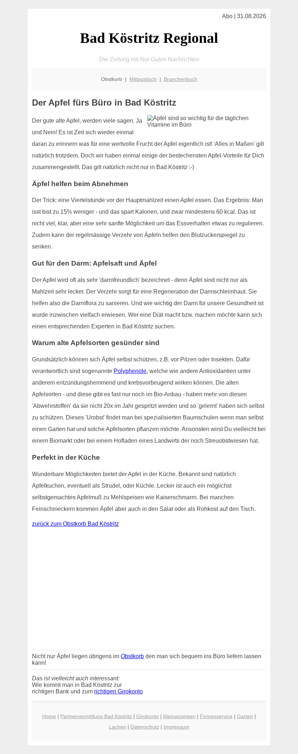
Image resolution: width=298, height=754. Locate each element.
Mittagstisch (143, 79)
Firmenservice (216, 716)
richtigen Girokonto (118, 691)
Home (49, 716)
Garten (245, 716)
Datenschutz (144, 727)
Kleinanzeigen (179, 716)
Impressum (176, 727)
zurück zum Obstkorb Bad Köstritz (75, 524)
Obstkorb (132, 656)
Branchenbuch (180, 79)
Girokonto (147, 716)
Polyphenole (130, 371)
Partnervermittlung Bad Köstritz (96, 716)
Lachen (117, 727)
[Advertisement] (149, 590)
